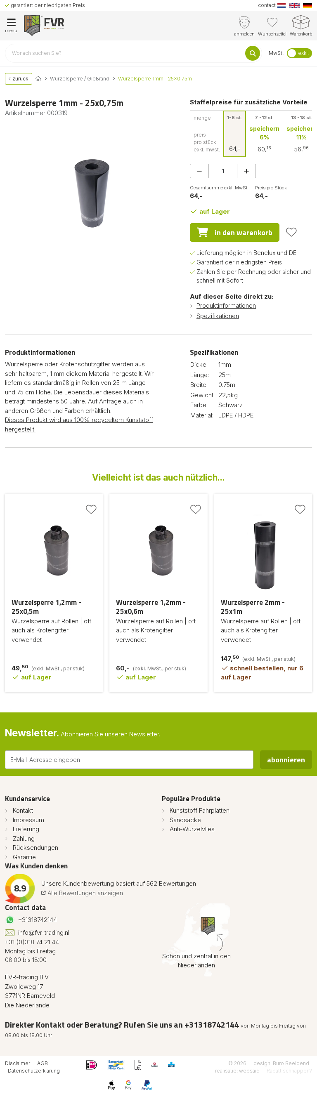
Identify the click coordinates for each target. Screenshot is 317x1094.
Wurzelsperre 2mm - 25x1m (253, 607)
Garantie (24, 857)
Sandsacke (185, 820)
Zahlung (24, 838)
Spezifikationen (217, 316)
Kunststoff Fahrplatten (199, 810)
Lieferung (26, 829)
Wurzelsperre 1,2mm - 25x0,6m (151, 607)
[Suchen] (252, 53)
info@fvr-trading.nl (43, 932)
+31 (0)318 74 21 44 (32, 942)
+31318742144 (37, 920)
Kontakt (23, 810)
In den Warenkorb (243, 232)
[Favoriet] (291, 232)
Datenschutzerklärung (34, 1071)
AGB (42, 1063)
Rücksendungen (35, 847)
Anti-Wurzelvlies (192, 829)
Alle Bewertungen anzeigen (84, 892)
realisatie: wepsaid (237, 1071)
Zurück (19, 78)
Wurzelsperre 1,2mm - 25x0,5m (46, 607)
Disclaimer (17, 1063)
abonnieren (286, 759)
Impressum (28, 820)
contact (267, 5)
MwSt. (276, 53)
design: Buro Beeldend (281, 1063)
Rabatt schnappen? (289, 1071)
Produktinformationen (226, 305)
